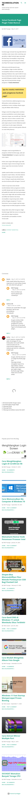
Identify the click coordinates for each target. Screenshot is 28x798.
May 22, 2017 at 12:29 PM (19, 354)
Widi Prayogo (14, 288)
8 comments (10, 666)
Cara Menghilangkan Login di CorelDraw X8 (12, 462)
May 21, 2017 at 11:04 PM (18, 337)
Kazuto (8, 279)
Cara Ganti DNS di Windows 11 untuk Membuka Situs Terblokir (13, 620)
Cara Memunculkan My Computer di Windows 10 (13, 500)
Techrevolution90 (10, 3)
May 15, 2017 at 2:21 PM (18, 317)
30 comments (11, 782)
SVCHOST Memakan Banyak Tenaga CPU (11, 774)
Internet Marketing (12, 230)
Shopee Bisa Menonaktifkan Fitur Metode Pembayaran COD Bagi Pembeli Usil (14, 578)
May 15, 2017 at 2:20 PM (18, 289)
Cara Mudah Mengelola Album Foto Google (12, 658)
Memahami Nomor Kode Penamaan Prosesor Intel (13, 538)
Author (8, 337)
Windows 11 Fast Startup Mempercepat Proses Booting (13, 698)
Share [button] (3, 232)
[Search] (21, 3)
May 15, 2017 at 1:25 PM (14, 305)
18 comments (11, 470)
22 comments (11, 588)
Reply (8, 300)
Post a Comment (12, 508)
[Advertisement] (14, 257)
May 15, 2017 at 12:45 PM (18, 279)
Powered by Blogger (14, 793)
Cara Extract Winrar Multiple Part (11, 737)
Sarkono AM (10, 304)
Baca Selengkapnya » (8, 472)
